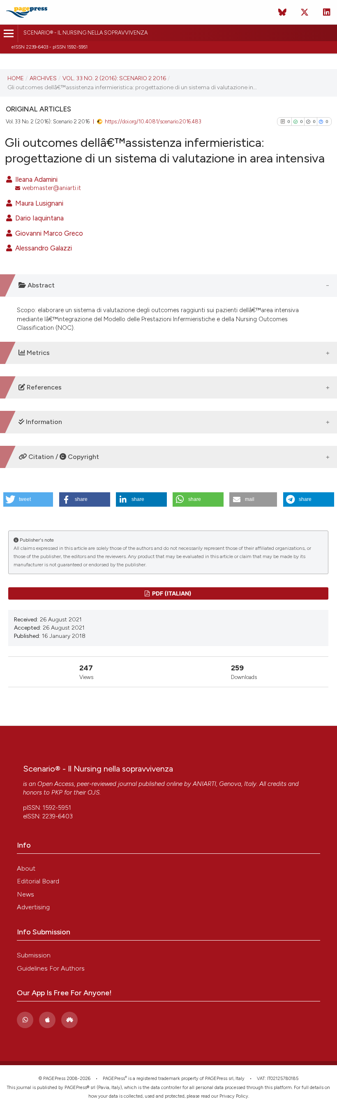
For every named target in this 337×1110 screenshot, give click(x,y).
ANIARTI (204, 784)
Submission (34, 955)
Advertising (33, 907)
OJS (93, 792)
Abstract (40, 285)
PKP (56, 792)
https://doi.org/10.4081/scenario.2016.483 (153, 121)
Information (43, 422)
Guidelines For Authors (51, 968)
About (26, 868)
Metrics (37, 353)
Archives (43, 78)
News (25, 894)
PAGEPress (114, 1078)
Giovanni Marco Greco (48, 233)
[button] (28, 499)
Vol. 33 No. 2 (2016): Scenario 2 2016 (114, 78)
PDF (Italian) (171, 593)
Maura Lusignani (38, 203)
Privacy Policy (233, 1096)
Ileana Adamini (36, 179)
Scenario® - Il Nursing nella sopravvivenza (85, 33)
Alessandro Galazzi (43, 248)
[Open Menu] (9, 33)
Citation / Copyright (63, 457)
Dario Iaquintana (39, 218)
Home (15, 78)
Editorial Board (38, 881)
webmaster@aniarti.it (51, 188)
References (43, 387)
